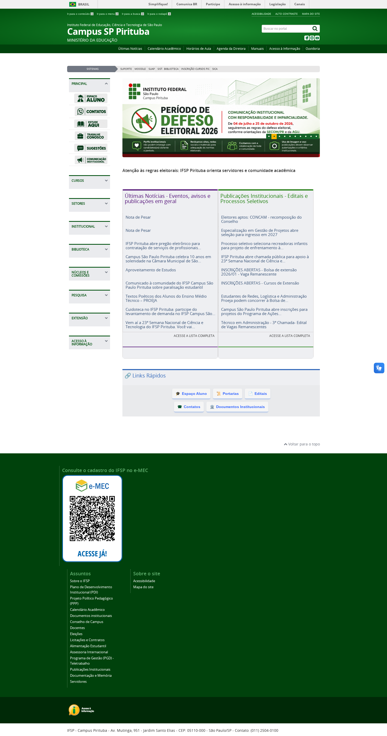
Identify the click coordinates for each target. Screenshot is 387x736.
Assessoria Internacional (89, 652)
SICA (214, 69)
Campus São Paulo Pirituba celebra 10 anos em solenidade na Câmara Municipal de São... (168, 258)
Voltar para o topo (303, 443)
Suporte (126, 69)
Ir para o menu (107, 13)
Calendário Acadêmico (164, 48)
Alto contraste (286, 14)
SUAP (151, 69)
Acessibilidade (261, 14)
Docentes (77, 628)
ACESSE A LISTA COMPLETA (194, 336)
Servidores (78, 681)
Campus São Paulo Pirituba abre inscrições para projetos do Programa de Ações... (264, 311)
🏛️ (237, 407)
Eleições (76, 634)
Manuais (257, 48)
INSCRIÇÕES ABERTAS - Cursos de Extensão (260, 283)
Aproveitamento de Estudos (151, 269)
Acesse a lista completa (289, 336)
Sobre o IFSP (80, 581)
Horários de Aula (198, 48)
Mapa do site (311, 14)
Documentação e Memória (91, 675)
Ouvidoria (313, 48)
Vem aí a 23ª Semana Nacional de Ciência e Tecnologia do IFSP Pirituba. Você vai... (164, 324)
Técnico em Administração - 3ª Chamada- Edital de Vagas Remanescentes (264, 324)
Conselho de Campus (86, 622)
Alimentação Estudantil (88, 646)
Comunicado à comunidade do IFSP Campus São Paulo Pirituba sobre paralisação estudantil (169, 285)
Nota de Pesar (138, 217)
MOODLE (140, 69)
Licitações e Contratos (87, 640)
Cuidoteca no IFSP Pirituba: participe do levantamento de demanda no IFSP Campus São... (170, 311)
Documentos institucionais (91, 616)
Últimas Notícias (130, 48)
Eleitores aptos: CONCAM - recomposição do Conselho (261, 219)
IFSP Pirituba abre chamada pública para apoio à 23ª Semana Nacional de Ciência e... (265, 258)
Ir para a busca (132, 13)
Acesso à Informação (284, 48)
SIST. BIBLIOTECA (167, 69)
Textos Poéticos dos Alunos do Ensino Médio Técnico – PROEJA (166, 298)
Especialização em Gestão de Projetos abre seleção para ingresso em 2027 (259, 232)
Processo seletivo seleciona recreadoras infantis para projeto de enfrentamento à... (264, 245)
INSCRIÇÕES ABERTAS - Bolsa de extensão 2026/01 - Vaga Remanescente (259, 271)
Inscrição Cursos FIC (195, 69)
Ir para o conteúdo (80, 13)
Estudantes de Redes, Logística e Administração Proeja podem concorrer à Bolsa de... (264, 298)
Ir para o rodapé (158, 13)
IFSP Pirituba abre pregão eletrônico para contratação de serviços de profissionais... (163, 245)
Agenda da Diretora (231, 48)
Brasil (83, 4)
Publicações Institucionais (90, 669)
